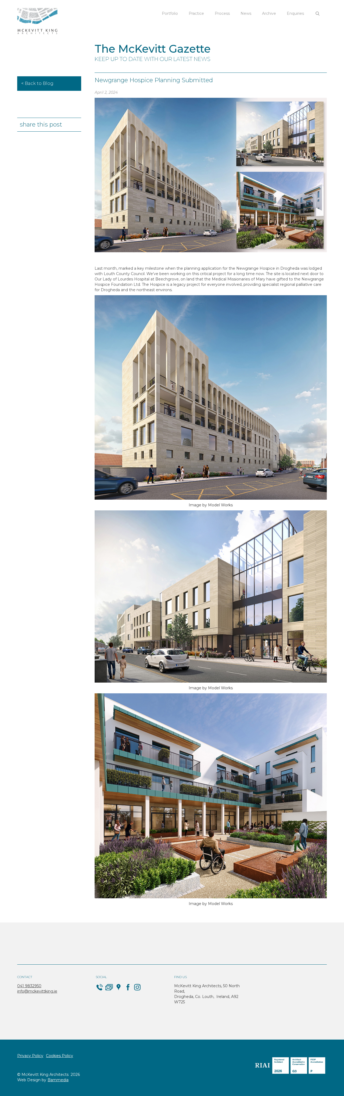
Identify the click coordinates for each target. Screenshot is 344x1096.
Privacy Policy (30, 1055)
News (246, 13)
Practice (196, 13)
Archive (269, 13)
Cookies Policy (59, 1055)
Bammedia (58, 1079)
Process (222, 13)
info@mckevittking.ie (37, 991)
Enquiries (295, 13)
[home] (37, 21)
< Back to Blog (37, 83)
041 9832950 (29, 985)
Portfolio (170, 13)
